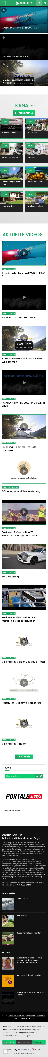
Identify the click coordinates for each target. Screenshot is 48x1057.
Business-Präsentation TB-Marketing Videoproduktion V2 (20, 534)
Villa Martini (22, 915)
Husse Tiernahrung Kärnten (29, 933)
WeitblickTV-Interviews (10, 487)
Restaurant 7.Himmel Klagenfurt (21, 703)
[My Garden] (36, 124)
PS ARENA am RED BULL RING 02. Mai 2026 (23, 404)
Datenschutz (40, 1016)
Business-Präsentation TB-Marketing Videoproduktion (18, 619)
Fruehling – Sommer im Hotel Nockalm (19, 448)
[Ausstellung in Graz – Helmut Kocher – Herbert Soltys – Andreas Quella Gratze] (8, 963)
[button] (24, 113)
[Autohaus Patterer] (11, 124)
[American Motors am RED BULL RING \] (24, 19)
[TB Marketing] (8, 904)
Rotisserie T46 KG (35, 181)
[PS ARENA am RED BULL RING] (24, 47)
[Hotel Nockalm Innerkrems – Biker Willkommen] (24, 73)
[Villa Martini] (8, 921)
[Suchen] (45, 3)
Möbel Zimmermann (11, 157)
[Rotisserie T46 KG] (36, 173)
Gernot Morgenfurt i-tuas (11, 182)
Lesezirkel (31, 157)
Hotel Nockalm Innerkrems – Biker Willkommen (19, 81)
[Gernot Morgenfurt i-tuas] (11, 173)
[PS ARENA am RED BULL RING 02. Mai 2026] (8, 998)
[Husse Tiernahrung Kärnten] (8, 938)
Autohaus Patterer (10, 133)
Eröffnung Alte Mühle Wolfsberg (21, 491)
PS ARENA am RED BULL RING (15, 56)
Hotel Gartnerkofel (35, 206)
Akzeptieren (24, 1042)
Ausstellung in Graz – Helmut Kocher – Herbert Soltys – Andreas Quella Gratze (29, 960)
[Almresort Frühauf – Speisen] (8, 981)
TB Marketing (22, 898)
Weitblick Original (8, 269)
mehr (38, 1042)
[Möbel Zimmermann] (11, 149)
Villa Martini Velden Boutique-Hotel (23, 661)
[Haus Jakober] (11, 198)
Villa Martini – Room (14, 743)
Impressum (30, 1016)
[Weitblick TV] (24, 3)
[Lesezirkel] (36, 149)
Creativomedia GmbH (16, 1016)
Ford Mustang (10, 576)
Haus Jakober (8, 206)
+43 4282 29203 (24, 885)
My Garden (32, 133)
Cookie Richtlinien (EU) (26, 1018)
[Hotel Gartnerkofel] (36, 198)
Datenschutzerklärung (27, 1053)
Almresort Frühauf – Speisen (29, 975)
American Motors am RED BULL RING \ (20, 27)
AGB (15, 1018)
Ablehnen (9, 1042)
